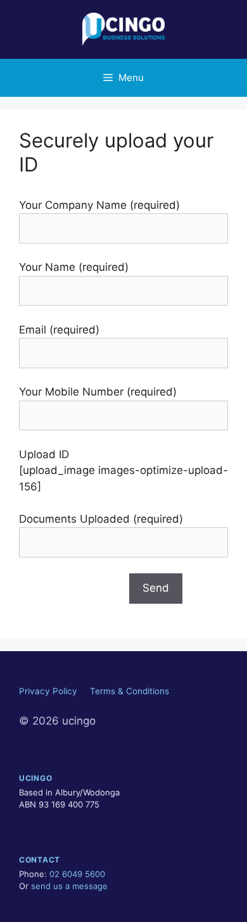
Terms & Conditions (129, 691)
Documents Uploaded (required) (101, 519)
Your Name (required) (74, 267)
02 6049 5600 (77, 874)
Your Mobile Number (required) (98, 391)
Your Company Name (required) (99, 205)
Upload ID (44, 454)
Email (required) (59, 329)
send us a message (69, 886)
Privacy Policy (48, 691)
